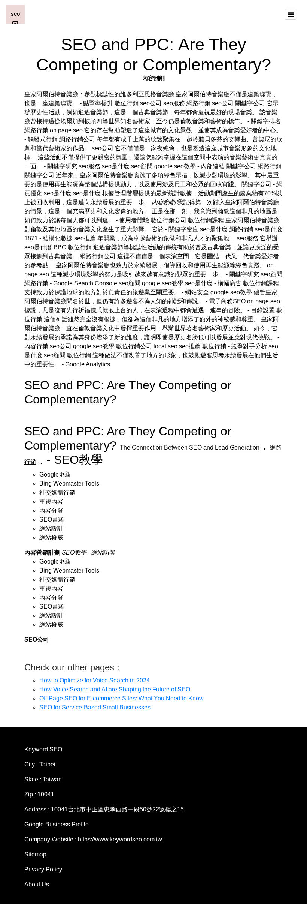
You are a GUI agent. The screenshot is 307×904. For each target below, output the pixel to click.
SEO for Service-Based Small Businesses (95, 707)
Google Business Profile (56, 824)
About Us (36, 884)
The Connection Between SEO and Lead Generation (189, 447)
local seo (165, 346)
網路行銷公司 (77, 139)
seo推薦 (85, 238)
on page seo (66, 130)
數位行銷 (127, 103)
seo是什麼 (116, 166)
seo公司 (151, 103)
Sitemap (35, 854)
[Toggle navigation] (290, 14)
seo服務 (174, 103)
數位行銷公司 (168, 220)
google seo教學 (175, 166)
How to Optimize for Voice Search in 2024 (94, 680)
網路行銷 (198, 103)
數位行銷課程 (206, 220)
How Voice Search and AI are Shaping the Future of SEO (114, 689)
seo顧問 (142, 166)
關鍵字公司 (250, 103)
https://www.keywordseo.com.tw (120, 839)
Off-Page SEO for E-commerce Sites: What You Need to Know (121, 698)
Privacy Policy (43, 869)
